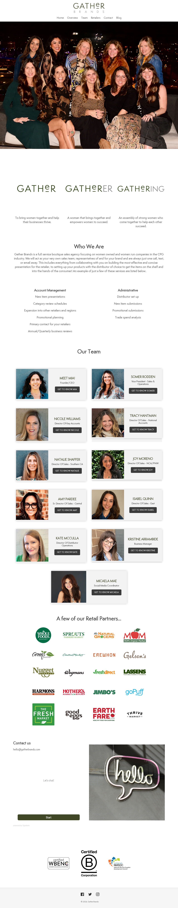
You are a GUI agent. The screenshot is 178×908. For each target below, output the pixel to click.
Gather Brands (93, 901)
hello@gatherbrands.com (26, 749)
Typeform (26, 826)
